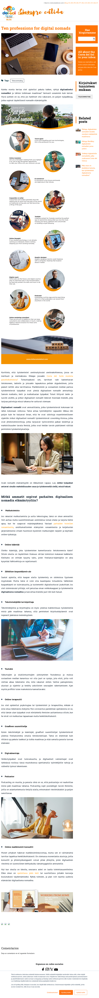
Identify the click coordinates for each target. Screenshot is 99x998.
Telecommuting (17, 81)
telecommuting (84, 97)
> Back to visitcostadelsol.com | (54, 3)
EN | (72, 3)
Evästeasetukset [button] (52, 992)
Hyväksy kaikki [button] (66, 992)
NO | (89, 3)
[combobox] (85, 39)
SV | (92, 3)
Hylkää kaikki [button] (80, 992)
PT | (80, 3)
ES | (69, 3)
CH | (86, 3)
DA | (95, 3)
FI (97, 3)
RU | (83, 3)
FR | (75, 3)
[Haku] (94, 39)
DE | (78, 3)
